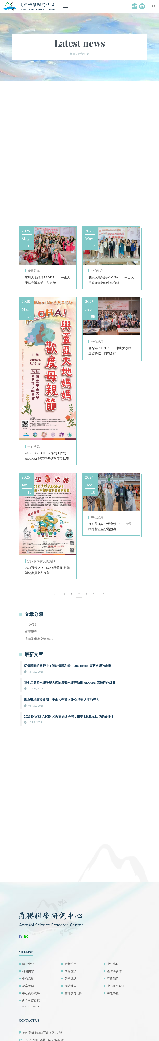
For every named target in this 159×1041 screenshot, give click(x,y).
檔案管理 (28, 986)
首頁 (72, 53)
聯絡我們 (113, 978)
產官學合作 (114, 971)
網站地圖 (70, 986)
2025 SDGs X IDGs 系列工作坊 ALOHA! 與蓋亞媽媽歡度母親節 (47, 456)
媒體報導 (33, 270)
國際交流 (70, 971)
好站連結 (70, 978)
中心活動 (28, 978)
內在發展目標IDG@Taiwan (31, 1003)
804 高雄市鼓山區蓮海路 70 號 (42, 1032)
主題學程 (113, 993)
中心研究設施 (115, 986)
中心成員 (113, 963)
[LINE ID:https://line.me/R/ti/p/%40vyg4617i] (27, 936)
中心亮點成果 (31, 993)
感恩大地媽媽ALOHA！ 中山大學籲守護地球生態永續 (47, 280)
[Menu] (65, 6)
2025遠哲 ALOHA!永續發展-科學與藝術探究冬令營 (47, 570)
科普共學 (28, 971)
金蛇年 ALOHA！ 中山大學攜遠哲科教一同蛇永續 (109, 350)
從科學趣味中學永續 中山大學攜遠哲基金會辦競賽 (110, 526)
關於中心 (28, 963)
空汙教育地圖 (73, 993)
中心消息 (97, 270)
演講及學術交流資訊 (41, 561)
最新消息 (70, 963)
